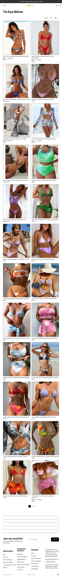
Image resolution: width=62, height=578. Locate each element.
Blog (4, 554)
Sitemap (5, 567)
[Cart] (60, 5)
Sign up (55, 539)
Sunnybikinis (9, 574)
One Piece (33, 555)
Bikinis (32, 553)
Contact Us (20, 569)
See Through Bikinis (36, 561)
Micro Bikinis (34, 563)
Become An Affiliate (8, 562)
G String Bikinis (35, 566)
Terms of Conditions (22, 556)
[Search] (5, 5)
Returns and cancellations (23, 564)
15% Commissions (7, 559)
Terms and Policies (31, 574)
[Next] (35, 506)
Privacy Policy (20, 567)
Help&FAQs (20, 554)
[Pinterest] (58, 575)
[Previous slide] (5, 38)
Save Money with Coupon (9, 565)
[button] (51, 18)
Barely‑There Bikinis (36, 558)
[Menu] (1, 5)
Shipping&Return (21, 559)
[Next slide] (28, 38)
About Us (5, 557)
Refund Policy (20, 562)
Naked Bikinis (34, 568)
